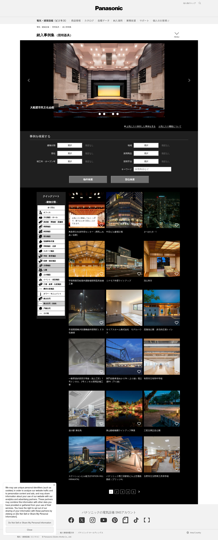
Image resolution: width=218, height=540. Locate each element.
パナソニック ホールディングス (90, 532)
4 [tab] (113, 114)
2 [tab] (104, 114)
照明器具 (55, 27)
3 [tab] (109, 114)
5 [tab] (117, 114)
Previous (29, 80)
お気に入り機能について (170, 126)
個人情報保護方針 (67, 532)
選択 (70, 145)
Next (189, 80)
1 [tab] (100, 114)
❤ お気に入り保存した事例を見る (140, 126)
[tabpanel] (109, 80)
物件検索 (88, 179)
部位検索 (130, 179)
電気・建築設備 (43, 27)
